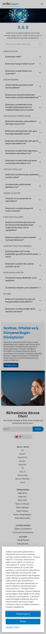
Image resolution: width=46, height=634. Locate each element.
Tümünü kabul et (23, 614)
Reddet (23, 621)
